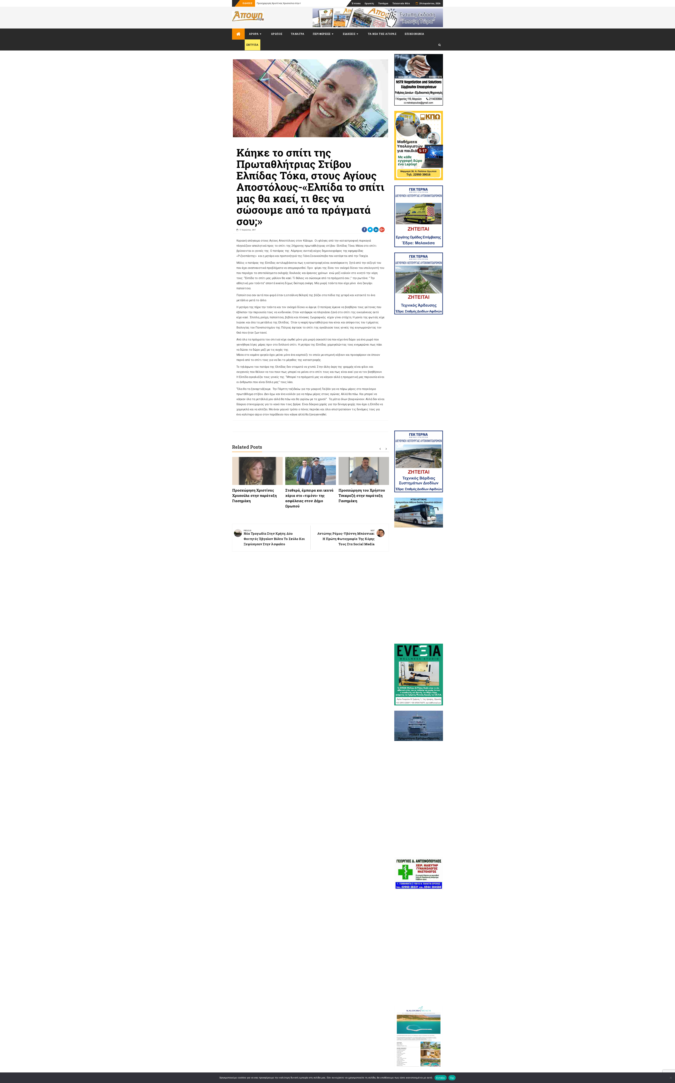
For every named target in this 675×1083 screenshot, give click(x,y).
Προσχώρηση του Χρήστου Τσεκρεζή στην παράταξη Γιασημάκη (362, 495)
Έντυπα (356, 3)
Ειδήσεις (349, 34)
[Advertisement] (418, 372)
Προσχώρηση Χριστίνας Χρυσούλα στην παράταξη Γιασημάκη (254, 495)
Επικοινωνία (414, 34)
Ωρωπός (369, 3)
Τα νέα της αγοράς (382, 34)
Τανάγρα (383, 3)
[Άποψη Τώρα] (238, 34)
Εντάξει (440, 1077)
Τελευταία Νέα (401, 3)
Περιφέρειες (322, 34)
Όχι (452, 1077)
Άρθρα (254, 34)
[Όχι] (670, 1077)
